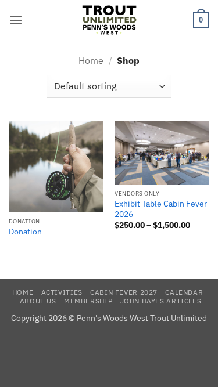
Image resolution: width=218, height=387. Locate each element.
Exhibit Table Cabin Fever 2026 (161, 209)
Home (90, 60)
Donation (25, 232)
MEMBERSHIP (88, 300)
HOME (22, 291)
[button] (16, 20)
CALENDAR (184, 291)
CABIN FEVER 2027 (124, 291)
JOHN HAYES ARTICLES (161, 300)
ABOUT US (38, 300)
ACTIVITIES (62, 291)
